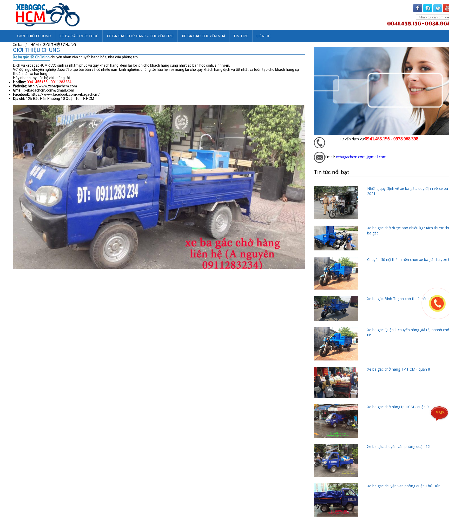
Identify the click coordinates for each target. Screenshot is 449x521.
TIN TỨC (240, 36)
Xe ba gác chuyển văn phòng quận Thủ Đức (403, 485)
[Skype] (427, 10)
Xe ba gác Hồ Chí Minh (31, 57)
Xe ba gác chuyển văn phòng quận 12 (398, 446)
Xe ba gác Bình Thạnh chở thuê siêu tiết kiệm (405, 298)
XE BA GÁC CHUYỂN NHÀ (203, 36)
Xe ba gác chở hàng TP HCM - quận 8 (398, 369)
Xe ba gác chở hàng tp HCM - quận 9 (398, 406)
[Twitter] (437, 10)
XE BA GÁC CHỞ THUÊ (78, 36)
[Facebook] (417, 10)
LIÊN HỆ (263, 36)
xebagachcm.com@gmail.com (361, 156)
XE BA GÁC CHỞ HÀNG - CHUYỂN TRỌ (140, 36)
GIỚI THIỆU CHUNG (34, 36)
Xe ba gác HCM (26, 44)
